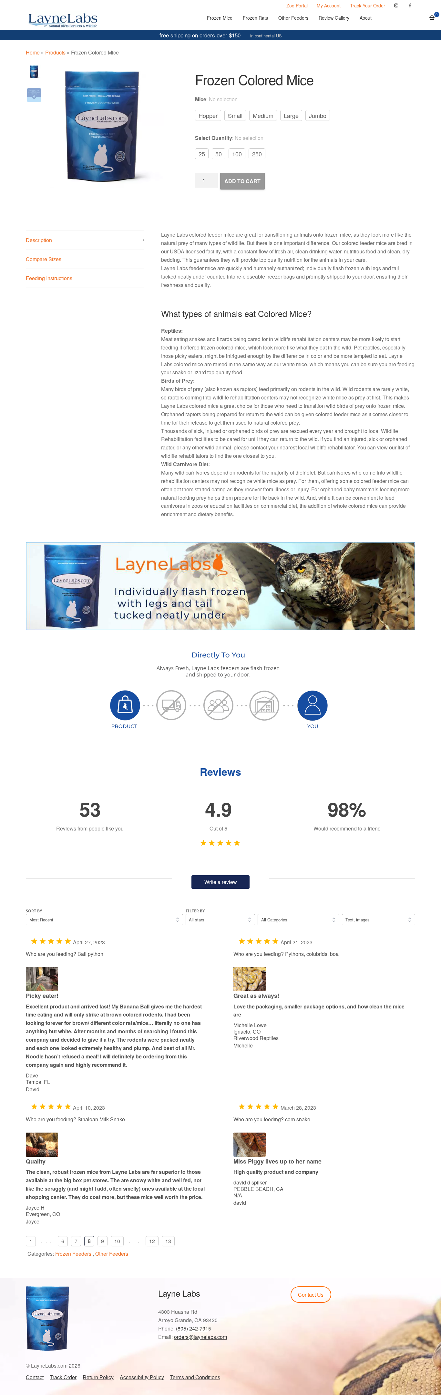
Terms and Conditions (195, 1377)
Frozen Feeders (73, 1253)
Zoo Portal (297, 5)
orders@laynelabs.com (200, 1337)
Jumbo (317, 115)
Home (33, 52)
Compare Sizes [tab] (43, 259)
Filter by (195, 911)
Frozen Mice (219, 18)
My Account (329, 5)
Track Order (63, 1377)
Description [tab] (39, 240)
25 (202, 154)
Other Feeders (293, 18)
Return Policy (98, 1377)
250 (257, 154)
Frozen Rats (255, 18)
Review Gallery (334, 18)
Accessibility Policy (142, 1377)
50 (218, 154)
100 (237, 154)
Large (291, 115)
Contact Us (310, 1294)
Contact (35, 1377)
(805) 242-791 (192, 1328)
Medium (263, 115)
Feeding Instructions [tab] (49, 278)
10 (117, 1241)
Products (55, 52)
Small (235, 115)
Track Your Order (367, 5)
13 (168, 1241)
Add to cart (242, 181)
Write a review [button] (220, 882)
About (366, 18)
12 (152, 1241)
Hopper (208, 115)
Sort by (34, 911)
